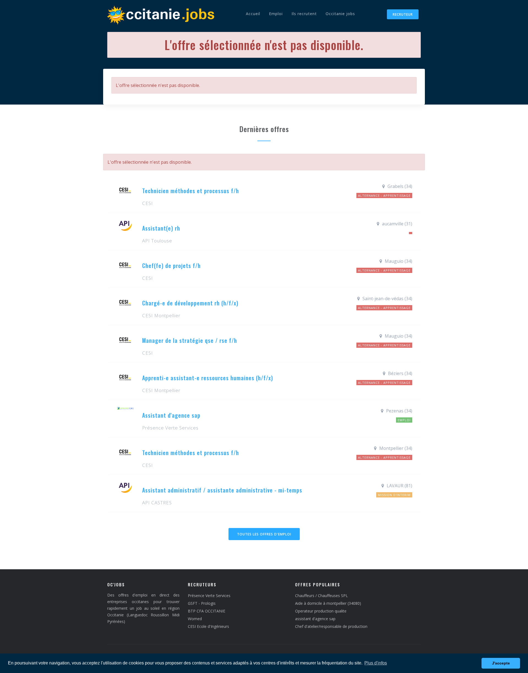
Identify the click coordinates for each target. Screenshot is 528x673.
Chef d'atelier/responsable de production (331, 626)
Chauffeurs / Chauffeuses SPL (321, 595)
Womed (195, 618)
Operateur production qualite (320, 611)
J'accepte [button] (501, 663)
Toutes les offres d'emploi (264, 534)
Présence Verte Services (209, 595)
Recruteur (403, 14)
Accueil (253, 13)
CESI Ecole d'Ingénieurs (208, 626)
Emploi (276, 13)
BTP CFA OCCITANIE (206, 611)
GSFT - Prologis (202, 603)
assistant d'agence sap (315, 618)
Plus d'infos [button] (375, 663)
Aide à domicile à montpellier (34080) (328, 603)
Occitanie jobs (340, 13)
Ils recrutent (304, 13)
